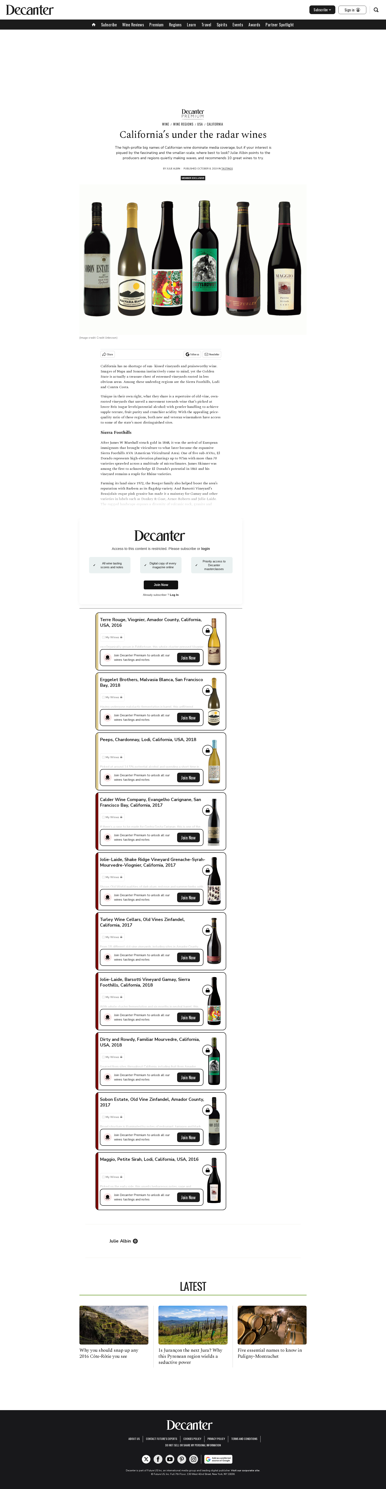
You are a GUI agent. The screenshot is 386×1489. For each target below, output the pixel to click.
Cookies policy (192, 1438)
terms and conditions (244, 1438)
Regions (175, 25)
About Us (134, 1438)
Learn (191, 25)
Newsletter (214, 354)
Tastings (227, 168)
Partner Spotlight (280, 25)
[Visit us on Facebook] (158, 1459)
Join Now (188, 657)
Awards (254, 25)
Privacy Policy (216, 1438)
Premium (156, 25)
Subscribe (321, 9)
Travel (206, 25)
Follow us (194, 354)
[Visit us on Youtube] (169, 1459)
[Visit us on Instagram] (193, 1459)
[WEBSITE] (136, 1241)
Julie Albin (173, 168)
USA (200, 124)
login (205, 549)
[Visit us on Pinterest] (181, 1459)
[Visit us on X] (146, 1459)
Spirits (222, 25)
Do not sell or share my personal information (193, 1445)
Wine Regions (183, 124)
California (215, 124)
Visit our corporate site (245, 1470)
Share (110, 354)
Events (238, 25)
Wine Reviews (133, 25)
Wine (165, 124)
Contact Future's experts (161, 1438)
